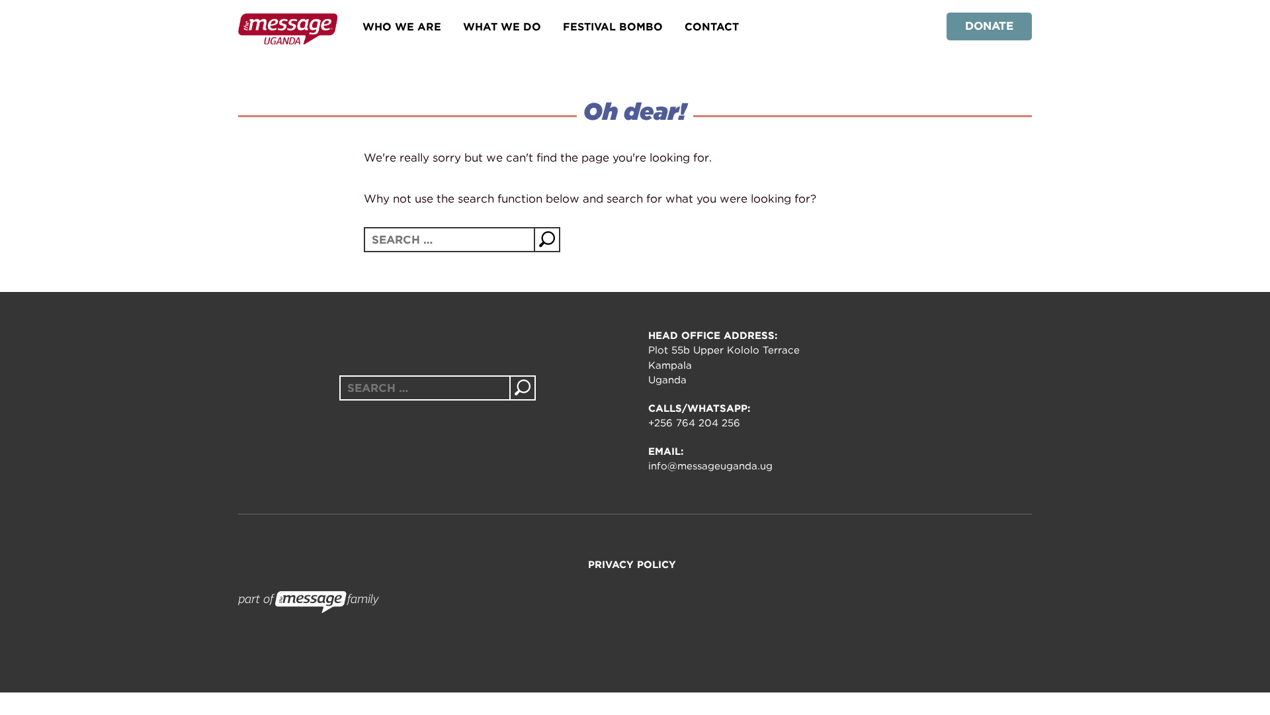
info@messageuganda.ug (710, 466)
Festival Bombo (613, 27)
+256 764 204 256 (694, 423)
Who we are (401, 27)
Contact (712, 27)
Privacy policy (632, 565)
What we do (502, 27)
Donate (989, 25)
